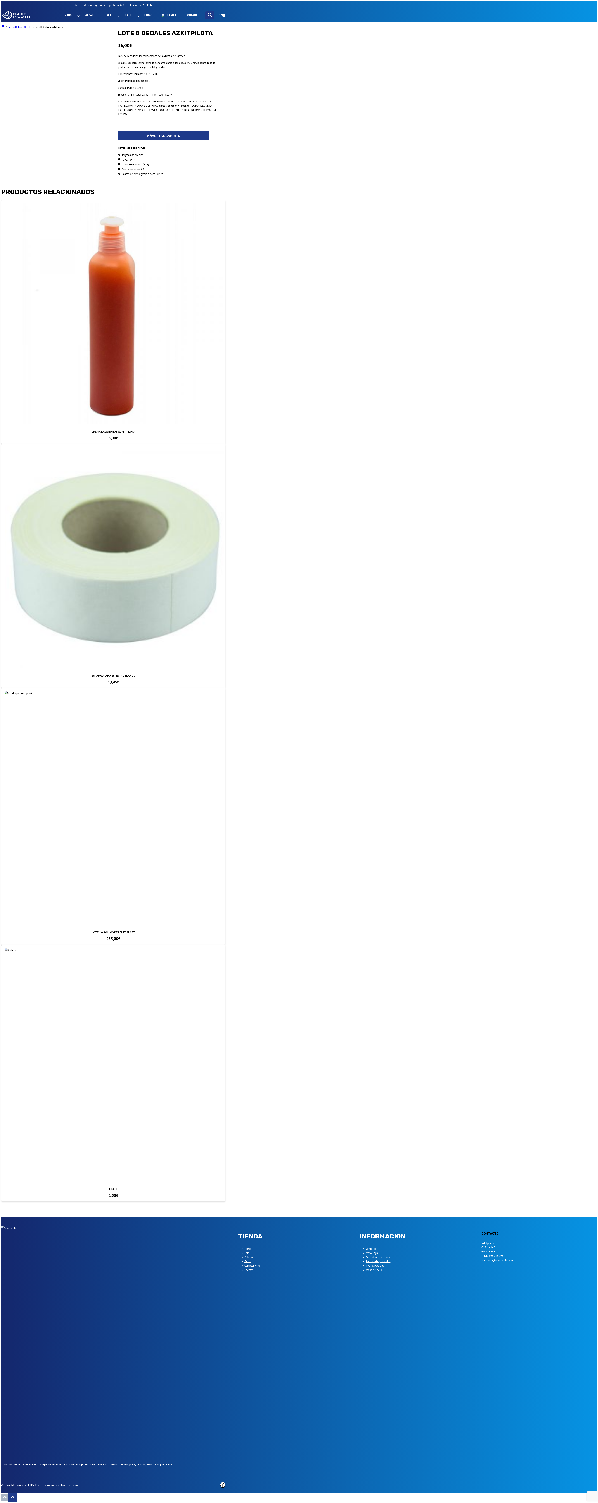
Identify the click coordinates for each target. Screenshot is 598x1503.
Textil (247, 1261)
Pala (246, 1253)
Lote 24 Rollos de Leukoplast (113, 932)
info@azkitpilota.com (500, 1260)
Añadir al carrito (163, 136)
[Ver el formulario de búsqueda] (209, 15)
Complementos (253, 1265)
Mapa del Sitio (374, 1270)
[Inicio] (3, 27)
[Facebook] (222, 1485)
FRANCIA (171, 15)
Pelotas (248, 1257)
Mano (247, 1248)
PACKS (148, 15)
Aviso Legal (372, 1253)
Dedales (113, 1189)
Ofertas (248, 1270)
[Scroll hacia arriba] (4, 1497)
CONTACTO (192, 15)
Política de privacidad (378, 1261)
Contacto (371, 1248)
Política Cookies (375, 1265)
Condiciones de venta (378, 1257)
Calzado (89, 15)
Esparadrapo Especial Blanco (113, 675)
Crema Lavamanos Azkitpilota (113, 431)
